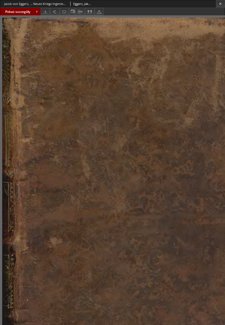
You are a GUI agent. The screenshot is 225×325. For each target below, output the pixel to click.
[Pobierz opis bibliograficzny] (80, 12)
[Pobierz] (45, 11)
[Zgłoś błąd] (99, 11)
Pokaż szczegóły (17, 11)
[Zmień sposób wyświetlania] (72, 11)
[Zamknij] (220, 3)
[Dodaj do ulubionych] (64, 11)
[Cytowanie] (89, 11)
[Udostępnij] (54, 11)
